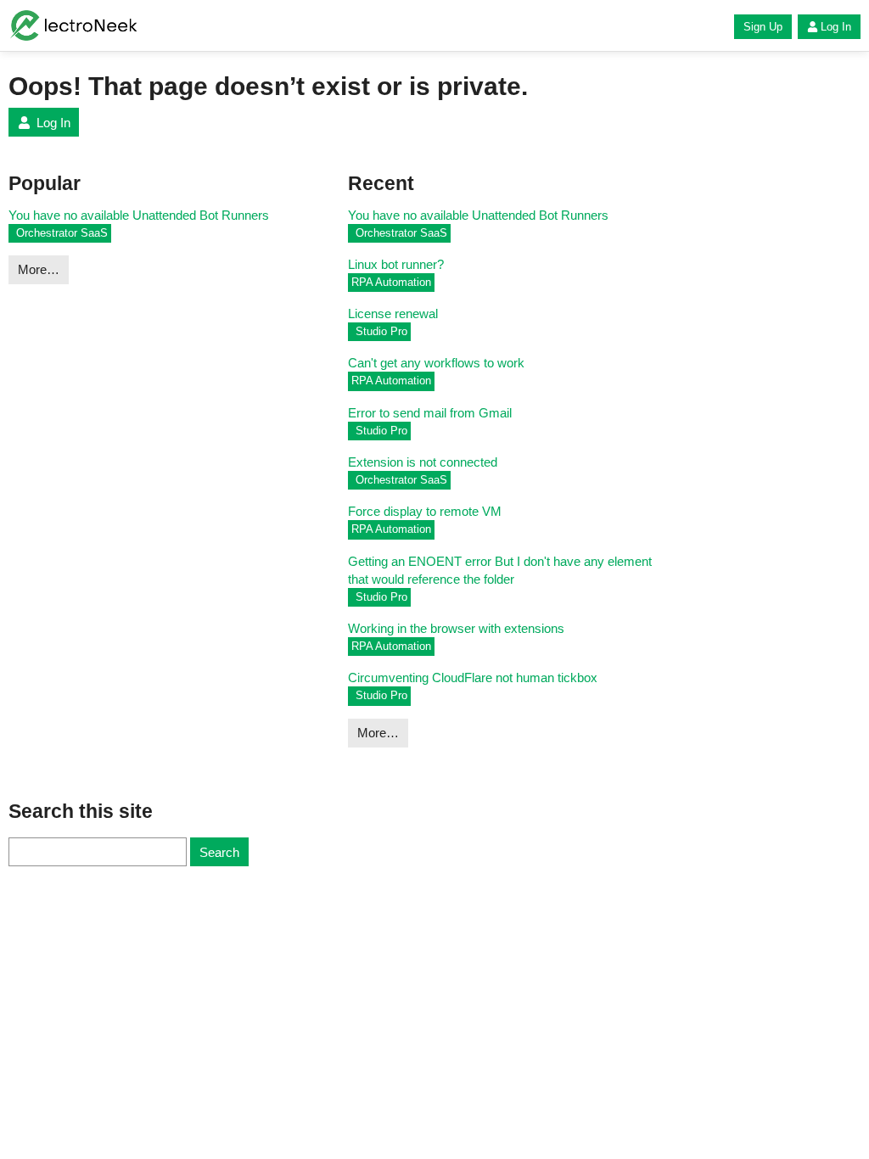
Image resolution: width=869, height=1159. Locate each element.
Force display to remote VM (425, 511)
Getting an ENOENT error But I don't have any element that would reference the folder (500, 570)
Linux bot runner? (396, 264)
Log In (836, 26)
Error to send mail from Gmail (430, 413)
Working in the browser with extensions (456, 628)
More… (38, 269)
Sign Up (762, 26)
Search (219, 852)
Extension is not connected (422, 462)
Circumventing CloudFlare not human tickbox (472, 677)
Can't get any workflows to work (436, 363)
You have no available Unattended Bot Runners (138, 215)
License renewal (393, 313)
